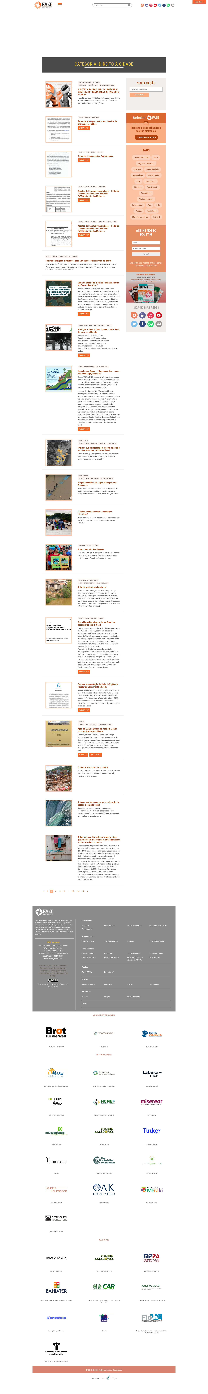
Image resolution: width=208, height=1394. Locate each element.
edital (81, 117)
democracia (82, 85)
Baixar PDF (84, 128)
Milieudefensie (56, 1144)
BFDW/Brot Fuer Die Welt (56, 1046)
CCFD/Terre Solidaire (151, 1046)
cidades (81, 724)
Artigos (107, 997)
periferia (81, 721)
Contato (85, 1004)
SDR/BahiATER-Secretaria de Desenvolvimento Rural (56, 1300)
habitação (94, 443)
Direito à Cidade (88, 941)
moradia (102, 443)
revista (108, 325)
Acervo (85, 979)
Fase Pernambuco (89, 957)
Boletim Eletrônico (134, 997)
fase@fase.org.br (55, 959)
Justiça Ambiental (141, 157)
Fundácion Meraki (151, 1202)
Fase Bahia (108, 954)
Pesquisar (139, 95)
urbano (101, 618)
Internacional (137, 205)
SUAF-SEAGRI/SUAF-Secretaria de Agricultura (151, 1300)
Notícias (85, 997)
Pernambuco (146, 193)
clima (89, 545)
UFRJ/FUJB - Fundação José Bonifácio (56, 1361)
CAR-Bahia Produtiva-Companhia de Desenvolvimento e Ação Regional (104, 1301)
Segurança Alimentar (146, 163)
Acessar (83, 755)
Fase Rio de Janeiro (111, 957)
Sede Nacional (154, 957)
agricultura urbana (85, 325)
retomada (96, 82)
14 (78, 891)
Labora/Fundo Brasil (152, 1086)
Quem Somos (87, 920)
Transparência (87, 929)
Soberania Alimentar (156, 941)
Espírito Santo (152, 187)
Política (139, 211)
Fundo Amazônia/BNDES (104, 1271)
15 (83, 891)
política (95, 545)
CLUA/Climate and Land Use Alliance (104, 1086)
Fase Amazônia (87, 954)
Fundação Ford (104, 1046)
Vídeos (129, 984)
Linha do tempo (110, 925)
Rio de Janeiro (153, 175)
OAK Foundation (104, 1202)
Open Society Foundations (56, 1232)
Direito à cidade (152, 169)
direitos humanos (102, 367)
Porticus (56, 1173)
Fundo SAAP (109, 972)
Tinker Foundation (151, 1144)
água (80, 367)
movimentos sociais (104, 724)
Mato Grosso (150, 181)
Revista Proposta (88, 984)
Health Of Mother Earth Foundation (104, 1115)
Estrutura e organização (158, 925)
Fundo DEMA (87, 972)
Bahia (156, 157)
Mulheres (138, 187)
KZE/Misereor (152, 1115)
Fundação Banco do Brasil (56, 1331)
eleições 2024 (93, 85)
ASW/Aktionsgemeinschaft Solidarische (56, 1086)
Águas (48, 256)
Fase (138, 181)
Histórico (85, 925)
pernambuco (112, 443)
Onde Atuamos (88, 949)
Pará (149, 205)
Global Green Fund (151, 1173)
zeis (86, 441)
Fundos (85, 967)
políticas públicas (85, 82)
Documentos (154, 984)
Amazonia (137, 169)
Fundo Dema (151, 211)
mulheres (95, 117)
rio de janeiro (111, 222)
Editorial (156, 217)
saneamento (94, 580)
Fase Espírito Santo (134, 954)
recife (81, 441)
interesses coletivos (107, 85)
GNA (158, 205)
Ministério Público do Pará (151, 1271)
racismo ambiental (71, 256)
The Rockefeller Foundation (104, 1173)
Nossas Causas (88, 936)
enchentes (95, 478)
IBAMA (104, 1331)
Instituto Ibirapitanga (56, 1271)
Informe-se (86, 992)
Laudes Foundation (56, 1202)
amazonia (82, 545)
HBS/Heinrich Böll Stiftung (56, 1115)
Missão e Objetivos (134, 925)
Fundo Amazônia (104, 1144)
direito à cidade (84, 152)
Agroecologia (138, 175)
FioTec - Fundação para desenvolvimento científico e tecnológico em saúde (151, 1331)
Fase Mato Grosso (156, 954)
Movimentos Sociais (140, 217)
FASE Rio (87, 117)
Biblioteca (108, 984)
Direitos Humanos (146, 199)
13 (73, 891)
